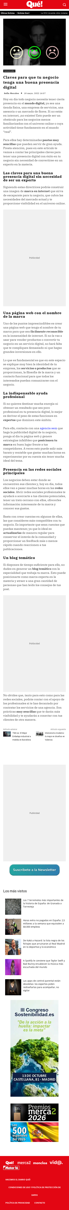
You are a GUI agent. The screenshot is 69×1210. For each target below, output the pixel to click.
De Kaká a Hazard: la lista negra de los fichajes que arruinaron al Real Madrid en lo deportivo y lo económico (44, 943)
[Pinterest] (31, 751)
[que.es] (34, 4)
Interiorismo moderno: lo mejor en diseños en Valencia (55, 736)
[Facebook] (16, 751)
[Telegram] (46, 751)
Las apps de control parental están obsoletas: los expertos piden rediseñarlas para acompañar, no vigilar (41, 985)
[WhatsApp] (38, 751)
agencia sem (48, 428)
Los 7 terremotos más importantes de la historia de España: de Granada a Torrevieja (43, 903)
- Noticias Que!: (23, 13)
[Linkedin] (53, 751)
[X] (24, 751)
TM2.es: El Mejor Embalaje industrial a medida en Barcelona (21, 736)
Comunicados (9, 71)
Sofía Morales (11, 93)
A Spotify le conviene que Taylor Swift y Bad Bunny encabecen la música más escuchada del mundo (44, 964)
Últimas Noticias (8, 13)
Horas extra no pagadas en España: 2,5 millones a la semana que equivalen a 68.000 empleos (44, 923)
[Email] (61, 751)
